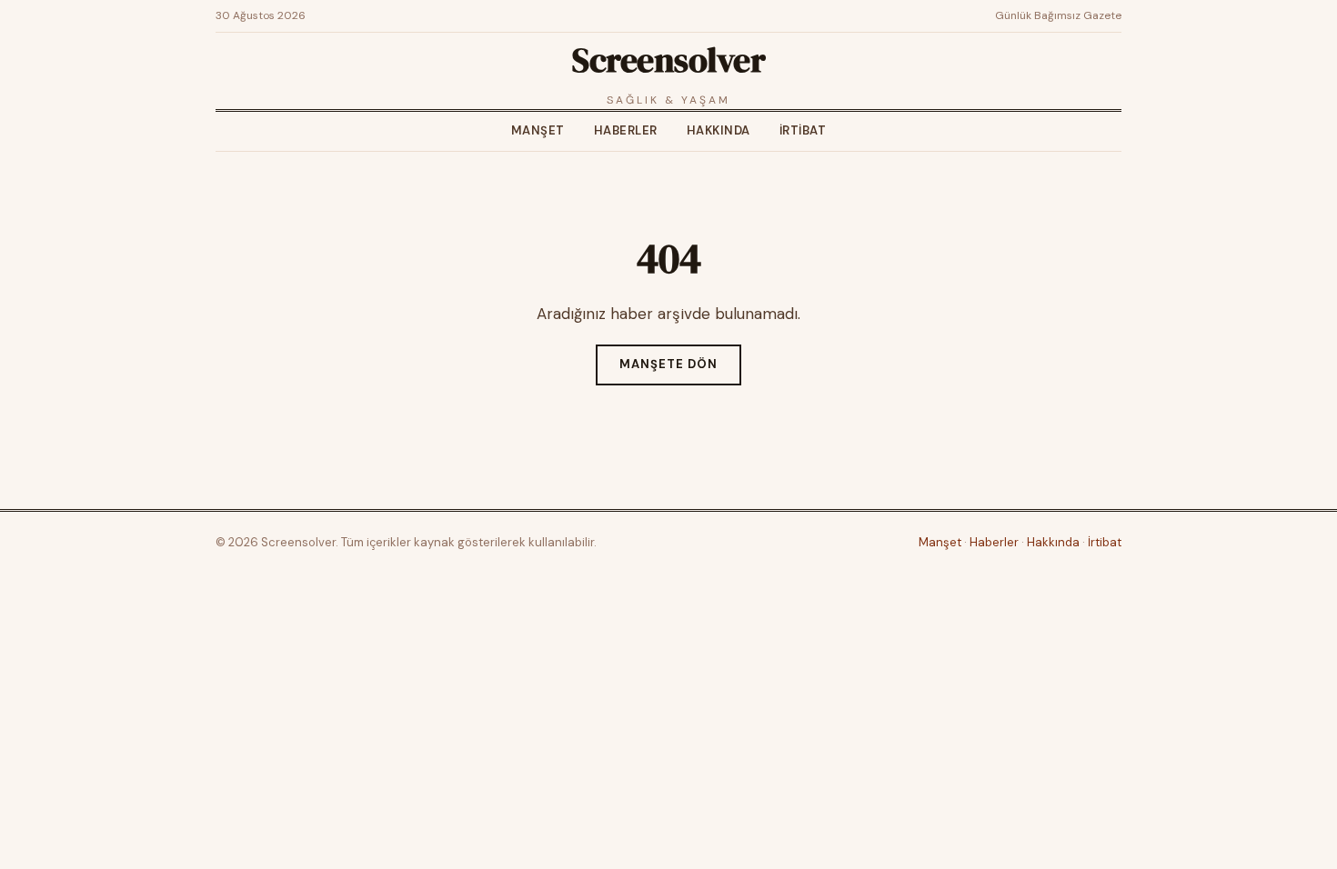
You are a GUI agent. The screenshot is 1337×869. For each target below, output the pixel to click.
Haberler (626, 130)
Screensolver (668, 60)
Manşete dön (668, 364)
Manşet (538, 130)
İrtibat (803, 130)
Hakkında (718, 130)
